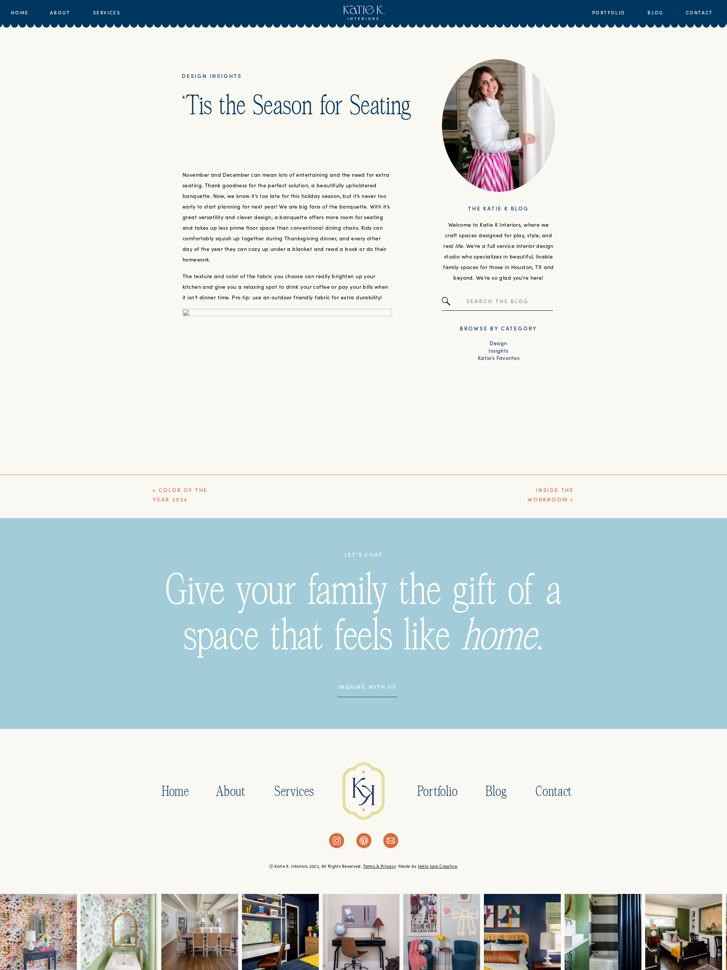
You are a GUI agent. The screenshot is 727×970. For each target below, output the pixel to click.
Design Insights (212, 76)
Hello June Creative (437, 866)
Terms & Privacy (379, 866)
